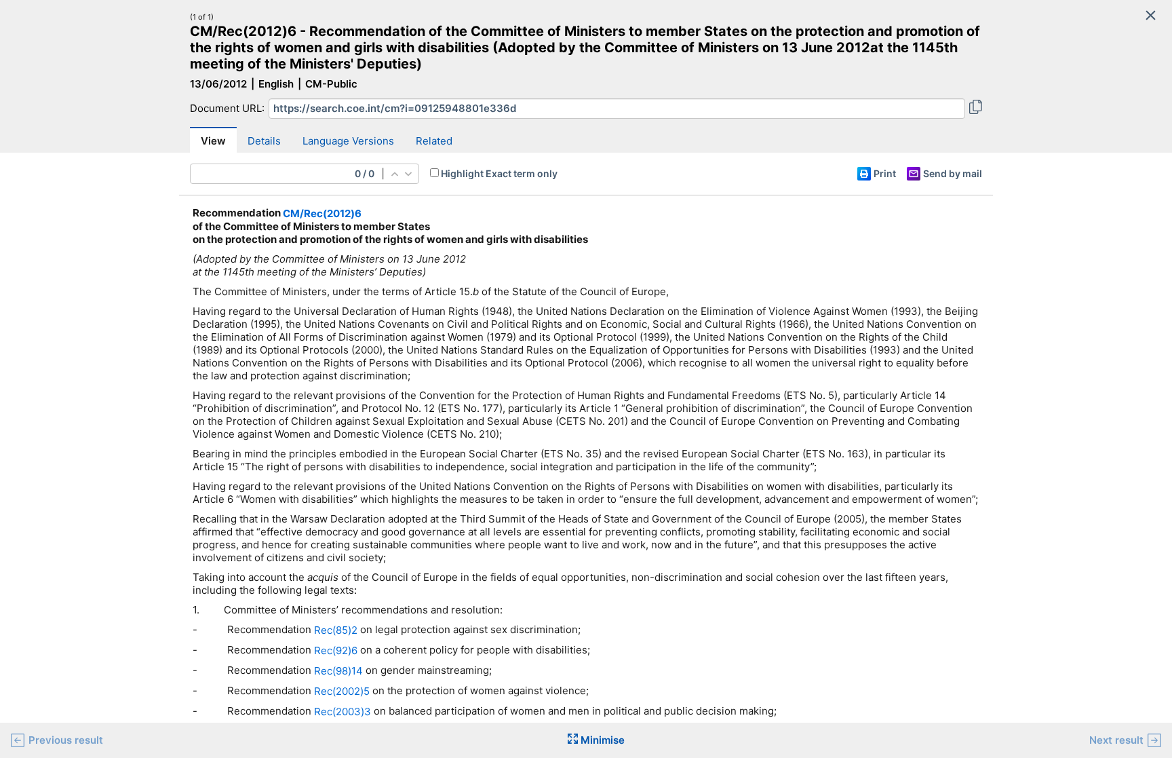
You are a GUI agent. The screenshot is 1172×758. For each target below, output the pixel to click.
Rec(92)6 (335, 650)
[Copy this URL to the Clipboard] (975, 108)
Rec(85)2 (335, 630)
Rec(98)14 (338, 670)
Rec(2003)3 (342, 710)
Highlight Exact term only (499, 173)
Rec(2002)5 (342, 691)
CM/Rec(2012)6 (322, 213)
